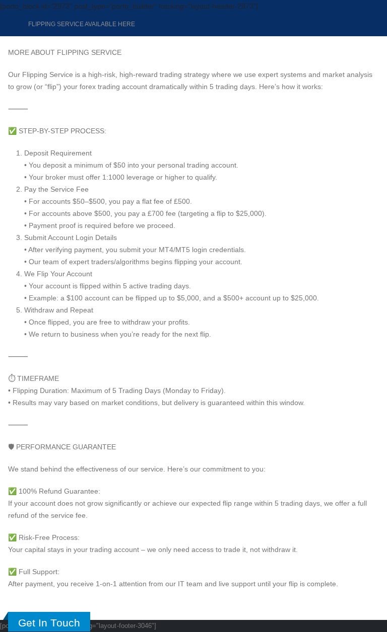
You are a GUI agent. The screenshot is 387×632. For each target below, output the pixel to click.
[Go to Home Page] (11, 24)
